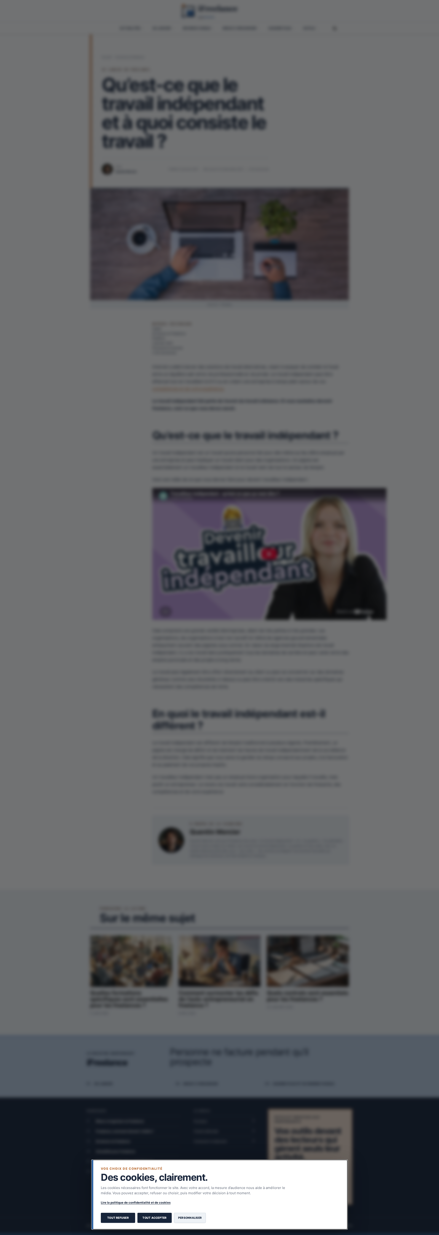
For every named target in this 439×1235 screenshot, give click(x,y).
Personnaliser (190, 1217)
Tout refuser (118, 1217)
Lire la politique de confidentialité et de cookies (136, 1202)
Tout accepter (154, 1217)
